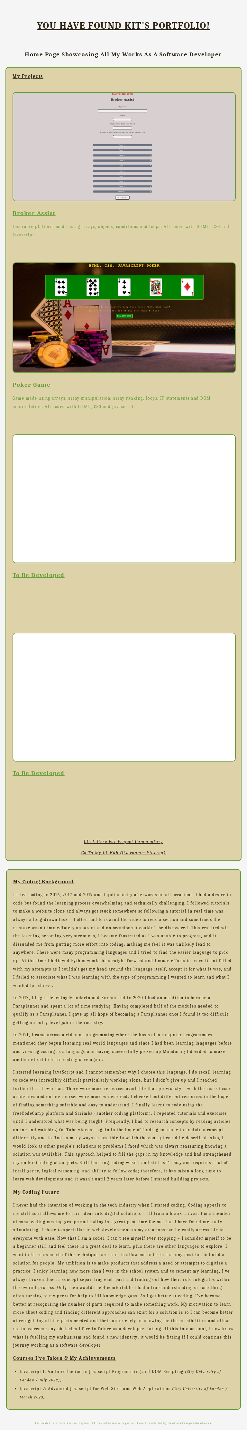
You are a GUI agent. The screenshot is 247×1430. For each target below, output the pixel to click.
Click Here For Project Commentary (123, 841)
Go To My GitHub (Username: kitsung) (123, 852)
